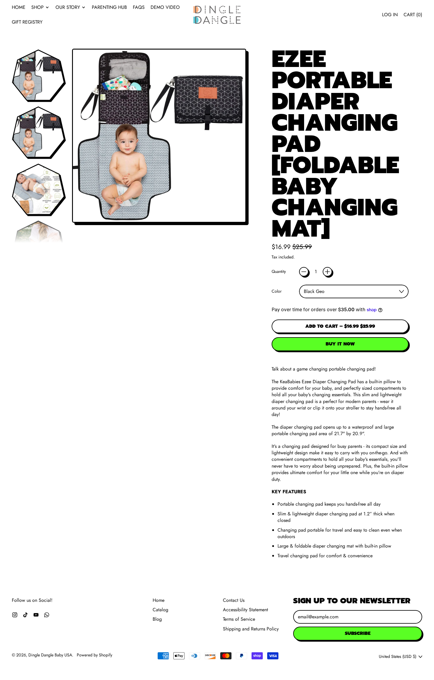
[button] (38, 75)
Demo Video (165, 7)
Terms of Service (239, 619)
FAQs (139, 7)
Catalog (160, 609)
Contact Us (233, 600)
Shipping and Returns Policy (251, 628)
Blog (157, 619)
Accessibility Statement (245, 609)
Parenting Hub (109, 7)
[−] (304, 271)
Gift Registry (27, 22)
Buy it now (340, 344)
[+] (327, 271)
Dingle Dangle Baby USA (50, 655)
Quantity (279, 271)
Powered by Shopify (94, 655)
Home (18, 7)
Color (277, 291)
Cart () (412, 16)
